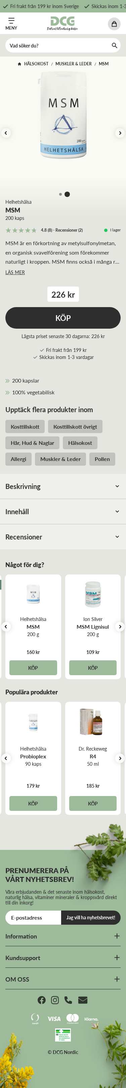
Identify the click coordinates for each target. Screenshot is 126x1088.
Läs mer (15, 272)
